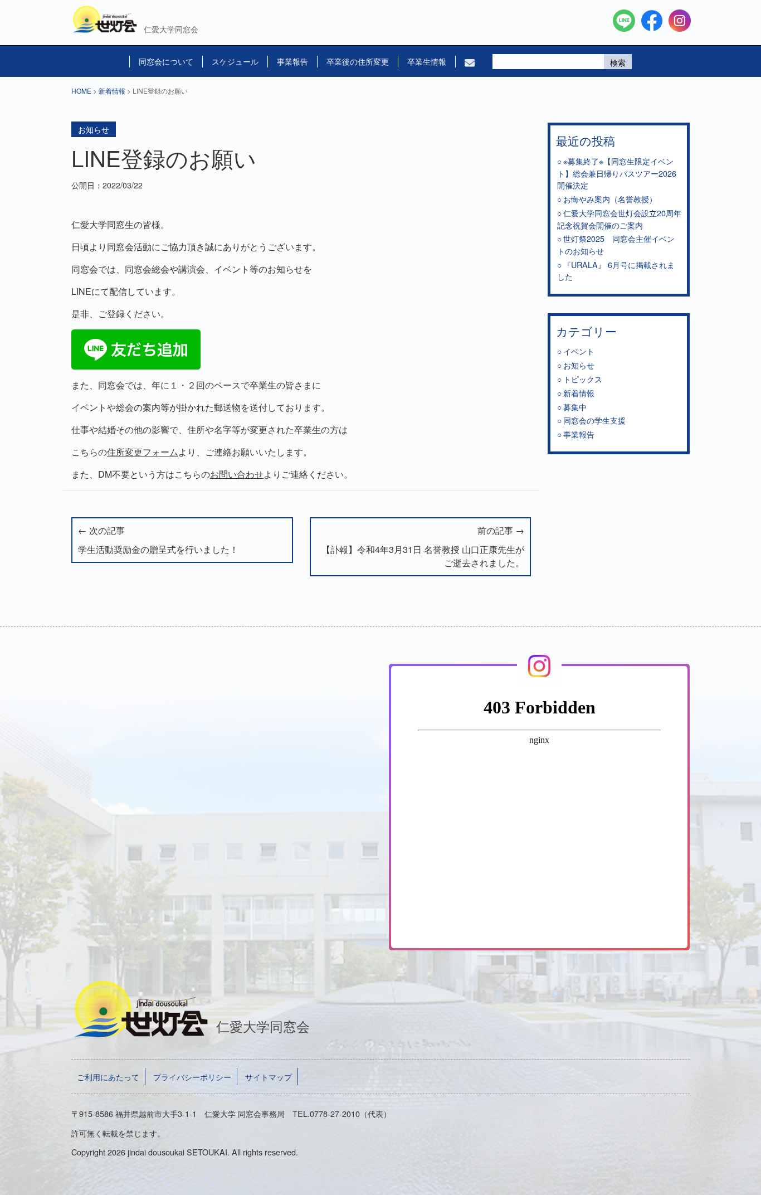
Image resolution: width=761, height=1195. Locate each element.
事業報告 (292, 61)
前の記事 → (422, 546)
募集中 (575, 406)
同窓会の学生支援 (594, 420)
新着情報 (112, 90)
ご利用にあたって (108, 1076)
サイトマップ (268, 1076)
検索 (618, 62)
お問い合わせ (237, 474)
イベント (578, 351)
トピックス (582, 379)
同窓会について (166, 61)
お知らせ (93, 129)
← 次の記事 (158, 540)
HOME (81, 90)
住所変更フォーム (142, 451)
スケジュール (235, 61)
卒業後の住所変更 (357, 61)
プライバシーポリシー (192, 1076)
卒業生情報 (426, 61)
